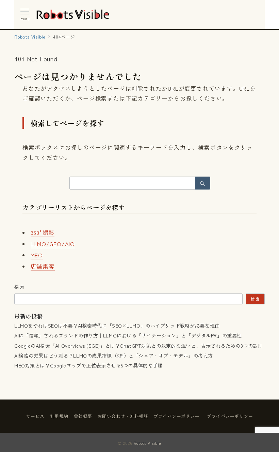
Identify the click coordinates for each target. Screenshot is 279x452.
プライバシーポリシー (230, 416)
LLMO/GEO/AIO (53, 244)
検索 (19, 286)
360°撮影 (43, 232)
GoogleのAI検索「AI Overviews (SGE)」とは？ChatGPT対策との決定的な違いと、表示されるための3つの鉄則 (138, 345)
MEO (37, 255)
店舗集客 (43, 266)
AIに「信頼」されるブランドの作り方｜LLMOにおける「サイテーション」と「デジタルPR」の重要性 (128, 335)
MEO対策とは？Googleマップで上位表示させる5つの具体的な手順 (88, 365)
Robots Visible (147, 443)
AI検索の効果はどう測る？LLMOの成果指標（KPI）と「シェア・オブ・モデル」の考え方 (113, 355)
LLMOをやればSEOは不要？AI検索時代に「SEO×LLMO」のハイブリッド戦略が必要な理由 (117, 325)
